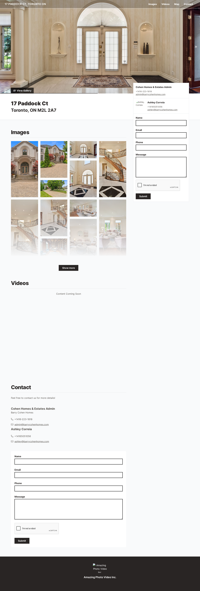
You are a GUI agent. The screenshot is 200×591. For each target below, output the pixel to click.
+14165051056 (154, 106)
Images (152, 4)
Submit (143, 196)
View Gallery (24, 90)
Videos (165, 4)
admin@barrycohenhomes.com (150, 94)
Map (176, 4)
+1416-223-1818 (23, 419)
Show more (68, 267)
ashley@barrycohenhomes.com (162, 109)
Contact (188, 4)
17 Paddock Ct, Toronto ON (25, 4)
